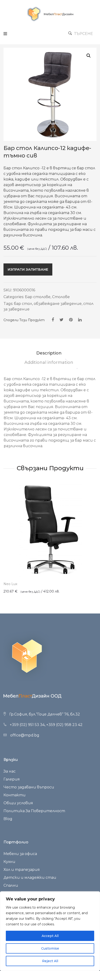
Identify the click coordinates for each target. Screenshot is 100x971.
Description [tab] (49, 353)
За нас (9, 771)
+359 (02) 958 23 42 (64, 724)
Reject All (50, 961)
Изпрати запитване (28, 269)
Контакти (14, 795)
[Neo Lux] (50, 530)
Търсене (83, 33)
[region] (50, 931)
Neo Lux (10, 584)
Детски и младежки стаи (29, 877)
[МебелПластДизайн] (50, 14)
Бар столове (37, 297)
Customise (50, 948)
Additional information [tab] (48, 362)
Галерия (11, 779)
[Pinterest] (71, 320)
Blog (7, 819)
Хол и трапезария (21, 869)
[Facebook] (53, 320)
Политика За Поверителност (34, 811)
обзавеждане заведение (58, 303)
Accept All (50, 936)
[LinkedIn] (80, 320)
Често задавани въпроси (28, 787)
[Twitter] (61, 320)
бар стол (23, 303)
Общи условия (18, 803)
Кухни (9, 861)
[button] (88, 55)
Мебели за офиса (20, 854)
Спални (10, 885)
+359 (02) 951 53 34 (27, 724)
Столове (61, 297)
